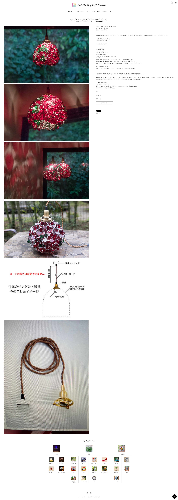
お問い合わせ (96, 11)
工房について (70, 11)
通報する (98, 113)
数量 (97, 98)
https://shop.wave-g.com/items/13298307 (105, 87)
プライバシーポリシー (83, 496)
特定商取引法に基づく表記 (94, 496)
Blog (88, 11)
